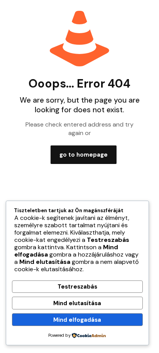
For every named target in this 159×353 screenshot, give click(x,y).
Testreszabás (77, 287)
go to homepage (83, 155)
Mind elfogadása (77, 320)
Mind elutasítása (77, 303)
